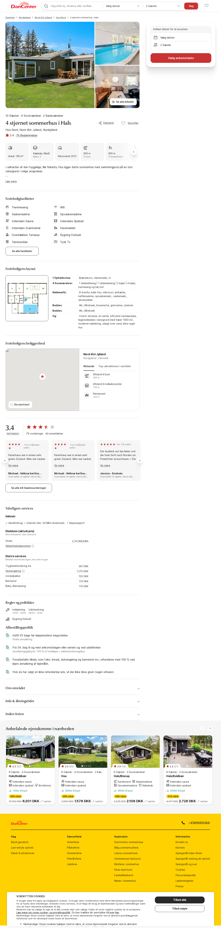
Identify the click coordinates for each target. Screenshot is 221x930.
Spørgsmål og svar (186, 864)
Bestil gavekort (19, 842)
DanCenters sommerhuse (128, 842)
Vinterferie (73, 842)
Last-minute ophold (22, 847)
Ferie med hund (123, 869)
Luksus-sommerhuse (126, 853)
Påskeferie (73, 847)
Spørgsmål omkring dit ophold (193, 858)
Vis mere (13, 465)
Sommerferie (74, 853)
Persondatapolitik (186, 875)
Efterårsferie (74, 858)
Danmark (10, 17)
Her (117, 912)
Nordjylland (25, 17)
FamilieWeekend (123, 875)
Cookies (180, 869)
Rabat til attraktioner (23, 853)
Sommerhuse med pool (127, 858)
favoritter (133, 123)
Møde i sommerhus (125, 880)
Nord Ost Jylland (43, 17)
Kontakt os (182, 842)
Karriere (180, 847)
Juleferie (72, 864)
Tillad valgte (179, 908)
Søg (191, 5)
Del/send (108, 122)
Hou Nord (61, 17)
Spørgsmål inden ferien (189, 853)
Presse (180, 886)
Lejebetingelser (185, 880)
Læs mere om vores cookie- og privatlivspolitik (43, 912)
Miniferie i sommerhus (126, 864)
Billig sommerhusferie (126, 847)
